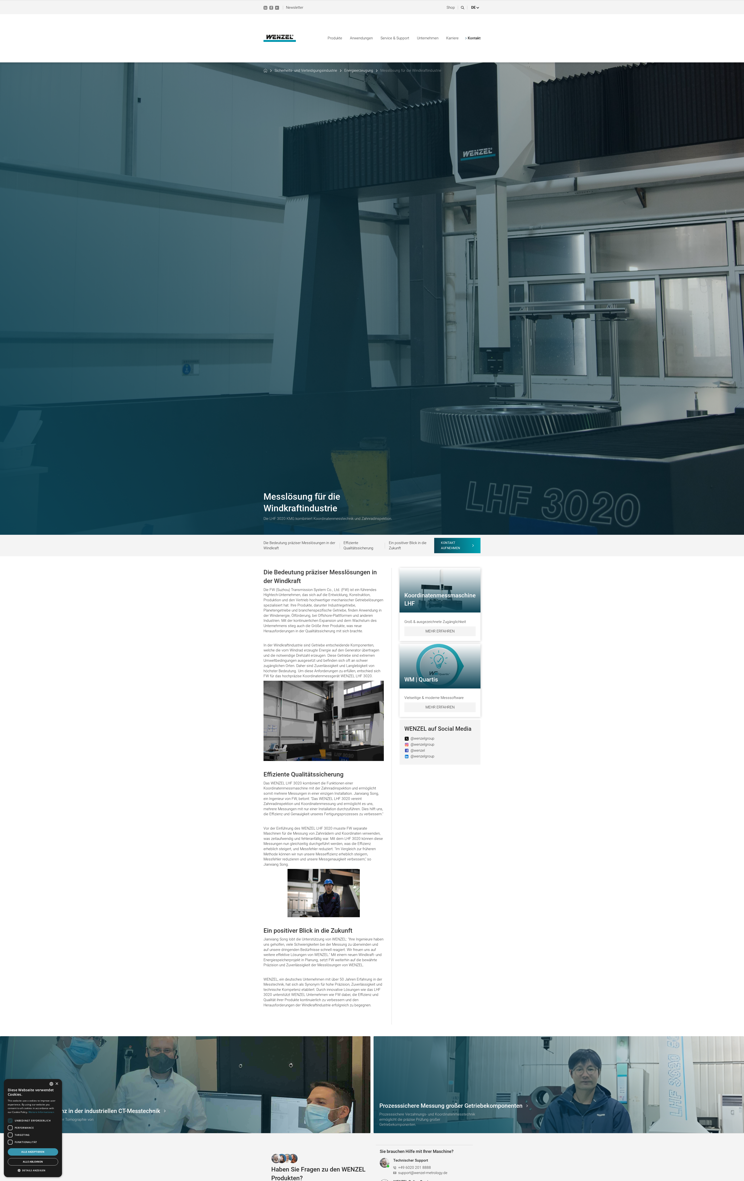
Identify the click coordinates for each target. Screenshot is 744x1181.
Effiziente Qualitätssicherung (358, 545)
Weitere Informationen (41, 1112)
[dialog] (33, 1128)
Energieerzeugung (358, 70)
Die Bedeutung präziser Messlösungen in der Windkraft (299, 545)
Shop (451, 7)
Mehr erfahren (440, 631)
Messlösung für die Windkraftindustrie (410, 70)
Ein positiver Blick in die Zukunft (407, 545)
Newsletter (294, 7)
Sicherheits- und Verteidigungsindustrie (306, 70)
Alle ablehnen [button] (33, 1161)
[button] (475, 7)
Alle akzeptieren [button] (32, 1151)
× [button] (56, 1083)
